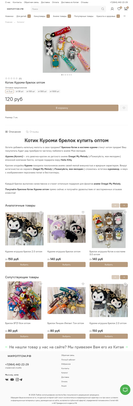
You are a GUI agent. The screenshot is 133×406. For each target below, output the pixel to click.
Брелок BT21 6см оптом (17, 323)
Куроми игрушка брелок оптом (63, 251)
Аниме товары (59, 16)
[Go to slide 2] (63, 74)
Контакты (17, 2)
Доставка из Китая (70, 2)
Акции (63, 386)
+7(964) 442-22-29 (119, 2)
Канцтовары (39, 16)
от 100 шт (31, 91)
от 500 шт (42, 91)
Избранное (66, 364)
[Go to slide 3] (65, 74)
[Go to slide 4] (67, 74)
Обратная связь (31, 2)
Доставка (45, 2)
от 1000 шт (54, 91)
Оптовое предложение (16, 87)
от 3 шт (9, 91)
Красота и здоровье (106, 16)
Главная (8, 22)
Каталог (21, 22)
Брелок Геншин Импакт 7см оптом (65, 323)
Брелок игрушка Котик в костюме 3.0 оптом (107, 253)
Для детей (21, 16)
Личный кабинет (68, 360)
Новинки (9, 16)
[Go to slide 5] (69, 74)
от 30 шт (19, 91)
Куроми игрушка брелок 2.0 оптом (23, 251)
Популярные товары (83, 16)
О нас (7, 2)
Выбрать (24, 264)
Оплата (55, 2)
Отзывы (84, 2)
